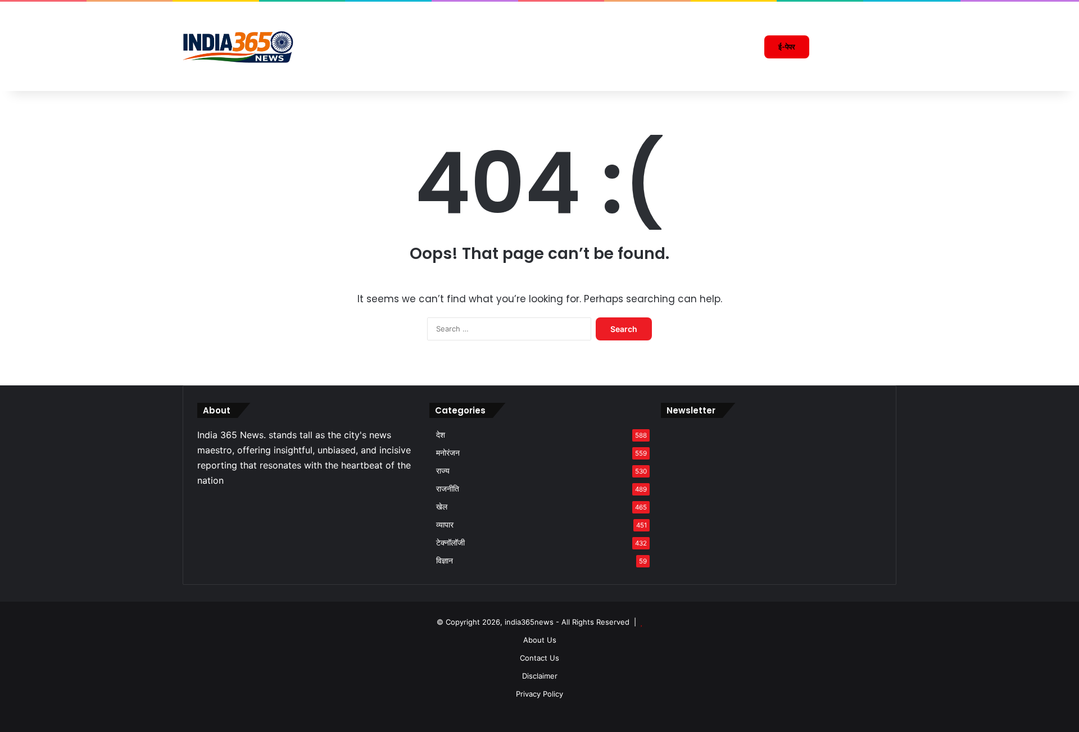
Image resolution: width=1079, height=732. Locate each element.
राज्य (443, 470)
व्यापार (445, 524)
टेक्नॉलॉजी (450, 542)
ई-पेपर (786, 46)
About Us (539, 639)
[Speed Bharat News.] (239, 47)
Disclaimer (539, 675)
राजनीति (447, 488)
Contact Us (539, 657)
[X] (217, 505)
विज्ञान (444, 560)
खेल (441, 506)
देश (440, 434)
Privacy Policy (539, 693)
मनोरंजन (448, 452)
